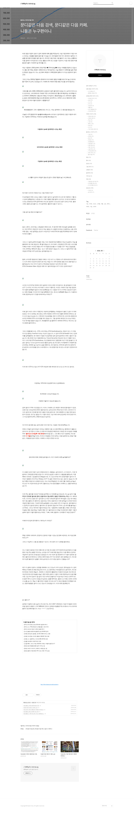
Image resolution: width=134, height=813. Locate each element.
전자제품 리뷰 (92, 183)
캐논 (90, 120)
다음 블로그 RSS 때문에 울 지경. (31, 705)
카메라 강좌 (91, 118)
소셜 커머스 (91, 149)
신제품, (98, 204)
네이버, (94, 206)
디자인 (90, 190)
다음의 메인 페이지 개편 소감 (30, 707)
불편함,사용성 (92, 93)
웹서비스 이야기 (27, 702)
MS (90, 138)
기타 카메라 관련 (93, 129)
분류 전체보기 (91, 86)
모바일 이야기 (92, 98)
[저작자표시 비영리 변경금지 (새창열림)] (43, 695)
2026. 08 (100, 251)
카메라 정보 (92, 116)
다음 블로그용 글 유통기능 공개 (31, 711)
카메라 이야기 (91, 114)
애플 (90, 107)
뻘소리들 (91, 154)
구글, (87, 204)
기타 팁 (89, 176)
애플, (102, 204)
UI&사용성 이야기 (92, 89)
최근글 (87, 213)
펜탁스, (108, 204)
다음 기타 (34, 702)
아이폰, (90, 204)
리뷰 (88, 179)
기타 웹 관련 (92, 151)
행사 (88, 160)
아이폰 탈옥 (92, 111)
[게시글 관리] (31, 695)
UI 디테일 (91, 91)
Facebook (89, 230)
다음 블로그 (91, 143)
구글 (90, 134)
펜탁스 (91, 123)
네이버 (91, 136)
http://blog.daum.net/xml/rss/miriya (49, 684)
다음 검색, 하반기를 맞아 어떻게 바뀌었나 (33, 709)
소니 (90, 102)
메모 (88, 157)
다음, (91, 206)
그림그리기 (89, 166)
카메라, (87, 206)
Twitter (96, 230)
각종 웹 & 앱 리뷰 (93, 181)
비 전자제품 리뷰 (92, 185)
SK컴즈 (91, 140)
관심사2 (89, 188)
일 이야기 (91, 192)
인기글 (93, 213)
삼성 (90, 100)
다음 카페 (91, 145)
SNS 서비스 (91, 152)
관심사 (89, 163)
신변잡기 (89, 170)
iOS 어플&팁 (92, 109)
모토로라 (91, 105)
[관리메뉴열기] (130, 3)
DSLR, (94, 204)
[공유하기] (29, 695)
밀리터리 (89, 173)
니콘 (90, 122)
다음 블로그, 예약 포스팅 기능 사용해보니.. (33, 713)
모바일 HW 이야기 (92, 96)
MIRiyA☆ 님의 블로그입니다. (31, 769)
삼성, (105, 204)
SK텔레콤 (91, 141)
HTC (90, 104)
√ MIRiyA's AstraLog (28, 4)
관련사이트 (104, 805)
